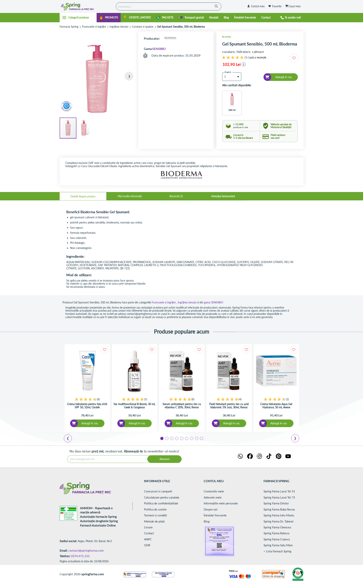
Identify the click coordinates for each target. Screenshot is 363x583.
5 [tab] (181, 438)
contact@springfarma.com (86, 550)
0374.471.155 (80, 556)
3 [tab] (171, 438)
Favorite (276, 6)
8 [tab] (196, 438)
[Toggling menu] (78, 17)
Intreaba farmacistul (223, 196)
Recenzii (176, 196)
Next (296, 439)
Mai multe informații (130, 196)
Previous (70, 439)
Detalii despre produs (83, 196)
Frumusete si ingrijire (94, 26)
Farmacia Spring (69, 26)
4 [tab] (176, 438)
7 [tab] (191, 438)
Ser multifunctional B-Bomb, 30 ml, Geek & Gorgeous (134, 406)
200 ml (232, 109)
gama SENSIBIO (213, 302)
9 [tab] (201, 438)
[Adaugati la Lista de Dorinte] (104, 349)
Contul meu (258, 6)
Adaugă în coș (89, 423)
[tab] (83, 196)
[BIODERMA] (170, 38)
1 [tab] (161, 438)
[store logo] (87, 6)
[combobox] (168, 6)
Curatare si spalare (142, 26)
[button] (127, 79)
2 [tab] (166, 438)
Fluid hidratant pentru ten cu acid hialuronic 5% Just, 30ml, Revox (229, 406)
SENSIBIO (159, 48)
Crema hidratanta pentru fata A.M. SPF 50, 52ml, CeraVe (87, 406)
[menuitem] (109, 17)
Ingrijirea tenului (119, 26)
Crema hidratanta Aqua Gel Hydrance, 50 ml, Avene (276, 406)
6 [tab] (186, 438)
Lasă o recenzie (257, 57)
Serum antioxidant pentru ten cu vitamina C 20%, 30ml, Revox (182, 406)
